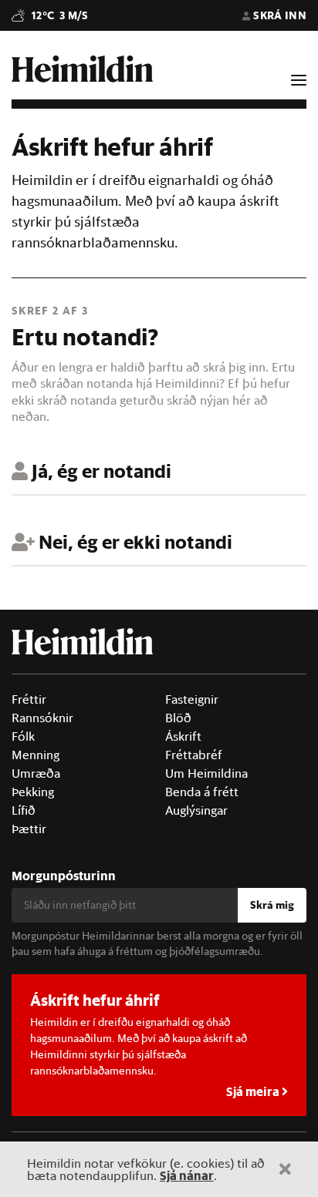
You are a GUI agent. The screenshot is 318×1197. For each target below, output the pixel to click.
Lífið (24, 810)
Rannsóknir (42, 717)
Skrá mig (272, 905)
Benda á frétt (201, 791)
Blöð (178, 717)
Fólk (23, 736)
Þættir (29, 828)
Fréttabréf (193, 754)
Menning (35, 754)
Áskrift (183, 736)
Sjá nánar (187, 1175)
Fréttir (29, 699)
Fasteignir (191, 699)
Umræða (36, 773)
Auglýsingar (196, 810)
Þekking (33, 791)
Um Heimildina (206, 773)
